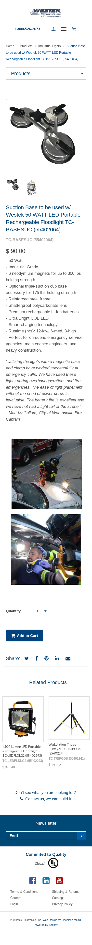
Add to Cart (27, 636)
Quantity (13, 611)
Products (26, 46)
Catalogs (58, 898)
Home (10, 46)
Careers (15, 898)
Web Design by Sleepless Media (62, 919)
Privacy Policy (62, 904)
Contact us (33, 799)
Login (14, 904)
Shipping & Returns (65, 891)
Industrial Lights (49, 46)
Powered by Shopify (45, 924)
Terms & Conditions (24, 891)
